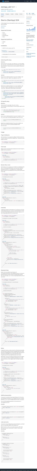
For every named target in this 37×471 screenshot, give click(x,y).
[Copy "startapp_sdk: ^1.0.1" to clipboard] (16, 7)
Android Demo (3, 26)
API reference (28, 18)
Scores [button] (2, 16)
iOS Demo (2, 27)
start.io (11, 9)
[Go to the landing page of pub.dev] (5, 1)
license (32, 44)
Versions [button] (20, 14)
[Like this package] (22, 11)
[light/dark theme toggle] (34, 1)
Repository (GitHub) (29, 39)
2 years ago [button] (6, 9)
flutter (27, 49)
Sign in (27, 1)
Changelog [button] (7, 14)
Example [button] (12, 14)
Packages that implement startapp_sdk (30, 57)
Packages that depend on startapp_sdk (30, 54)
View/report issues (29, 40)
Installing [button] (16, 14)
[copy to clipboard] (23, 50)
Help (30, 1)
